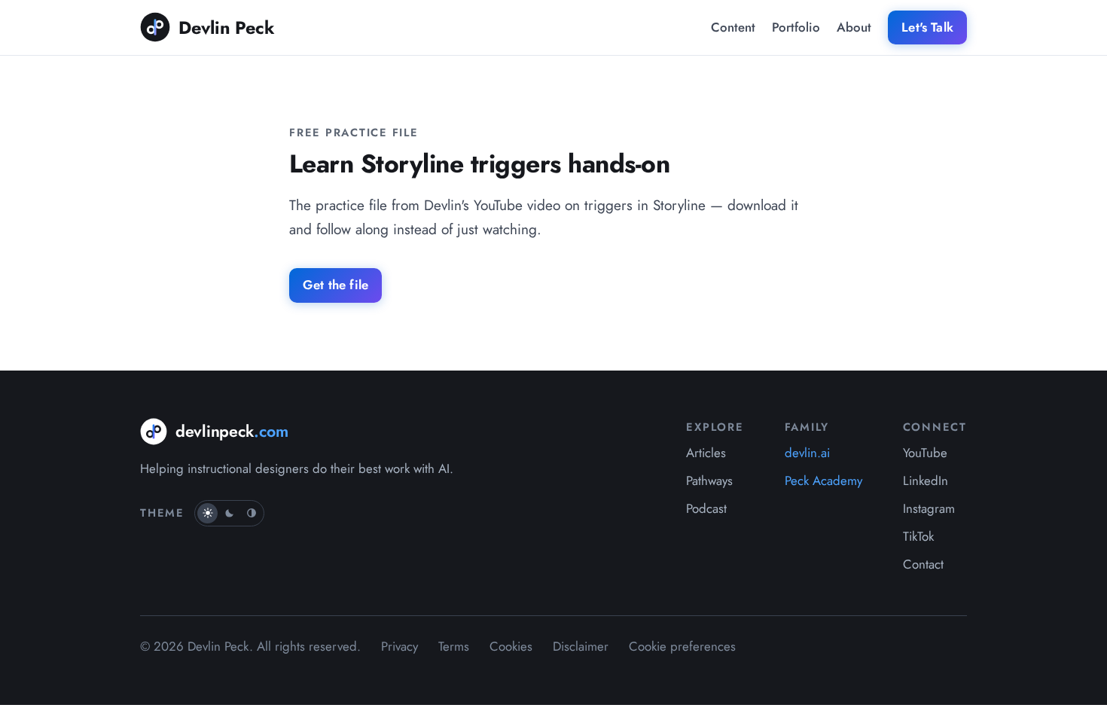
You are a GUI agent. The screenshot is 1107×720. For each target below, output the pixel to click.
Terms (453, 646)
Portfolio (796, 27)
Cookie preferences (682, 646)
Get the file (335, 285)
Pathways (709, 480)
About (854, 27)
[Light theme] (207, 513)
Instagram (929, 508)
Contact (923, 564)
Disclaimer (580, 646)
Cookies (510, 646)
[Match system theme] (251, 513)
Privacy (399, 646)
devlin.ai (807, 453)
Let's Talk (927, 27)
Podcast (706, 508)
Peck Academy (823, 480)
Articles (706, 453)
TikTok (918, 536)
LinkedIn (925, 480)
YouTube (925, 453)
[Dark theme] (229, 513)
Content (733, 27)
